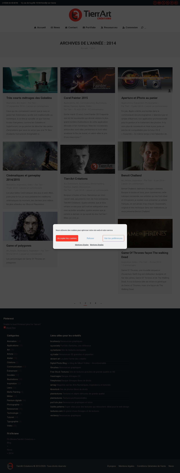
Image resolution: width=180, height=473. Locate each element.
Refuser (90, 238)
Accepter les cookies (67, 238)
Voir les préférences (113, 238)
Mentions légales (82, 245)
